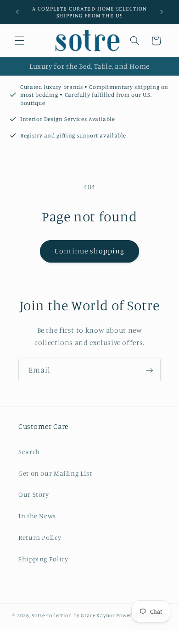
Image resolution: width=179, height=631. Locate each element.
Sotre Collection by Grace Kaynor (74, 615)
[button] (19, 40)
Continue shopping (90, 251)
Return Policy (39, 537)
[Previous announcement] (17, 12)
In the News (37, 516)
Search (29, 451)
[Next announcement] (161, 12)
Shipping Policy (43, 559)
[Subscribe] (149, 370)
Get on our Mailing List (55, 473)
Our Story (33, 494)
